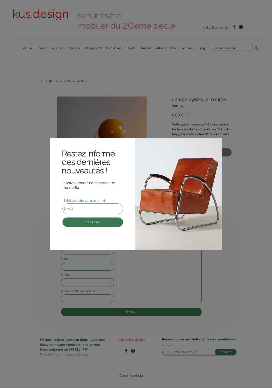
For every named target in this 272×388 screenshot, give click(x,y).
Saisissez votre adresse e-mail (85, 200)
